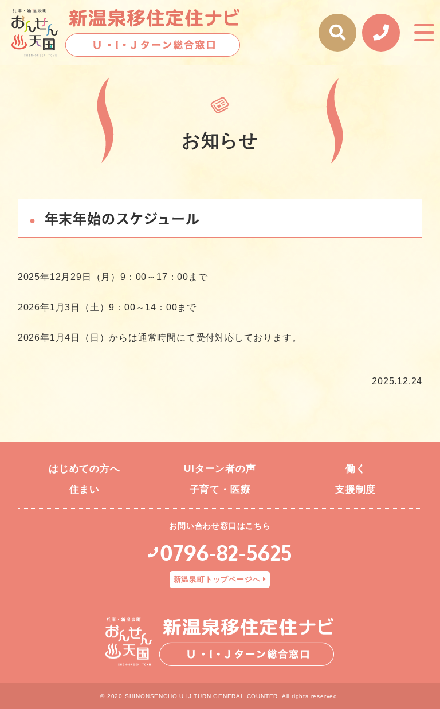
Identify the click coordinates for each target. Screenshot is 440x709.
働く (355, 468)
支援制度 (355, 489)
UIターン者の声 (220, 468)
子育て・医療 (220, 489)
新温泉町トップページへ (217, 579)
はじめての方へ (84, 468)
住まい (84, 489)
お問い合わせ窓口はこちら (220, 525)
